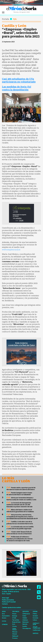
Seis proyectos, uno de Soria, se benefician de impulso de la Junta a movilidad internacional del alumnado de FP (22, 516)
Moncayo (14, 632)
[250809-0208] (21, 352)
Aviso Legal (5, 598)
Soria (4, 611)
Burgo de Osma (16, 622)
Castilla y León (14, 26)
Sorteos (35, 633)
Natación (24, 624)
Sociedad (35, 616)
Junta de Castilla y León (36, 627)
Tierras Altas (15, 620)
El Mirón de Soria (21, 9)
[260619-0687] (21, 213)
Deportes (25, 611)
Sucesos (4, 618)
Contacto (5, 604)
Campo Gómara (14, 629)
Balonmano (25, 622)
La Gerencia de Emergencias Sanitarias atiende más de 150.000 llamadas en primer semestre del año (19, 504)
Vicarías (14, 626)
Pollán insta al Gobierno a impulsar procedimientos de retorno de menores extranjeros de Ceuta (19, 538)
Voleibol (24, 618)
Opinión (4, 624)
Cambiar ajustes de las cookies (11, 607)
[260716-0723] (21, 563)
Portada (5, 19)
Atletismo (25, 620)
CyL (15, 19)
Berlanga (14, 616)
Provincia (15, 611)
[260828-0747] (21, 3)
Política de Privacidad (9, 602)
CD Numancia (26, 613)
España (35, 611)
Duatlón (24, 626)
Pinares (14, 613)
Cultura (35, 620)
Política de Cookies (8, 600)
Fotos (4, 621)
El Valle (14, 618)
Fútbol (24, 616)
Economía (35, 618)
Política (35, 613)
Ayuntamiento (6, 616)
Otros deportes (26, 628)
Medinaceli (15, 636)
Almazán (14, 634)
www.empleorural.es (11, 250)
